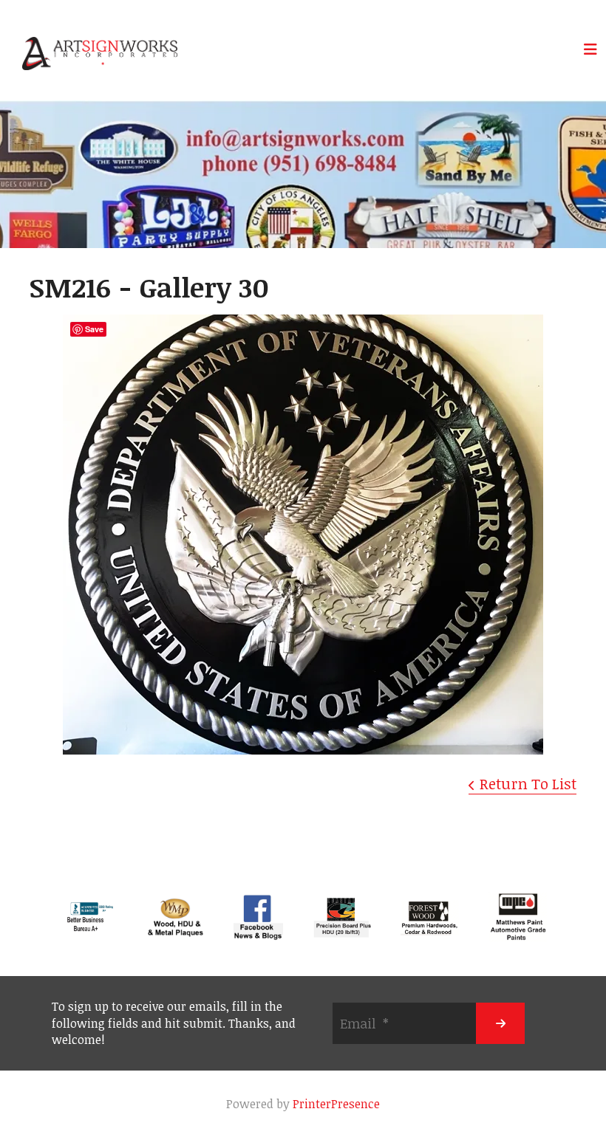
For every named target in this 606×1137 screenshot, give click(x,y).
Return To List (528, 783)
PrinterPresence (336, 1104)
